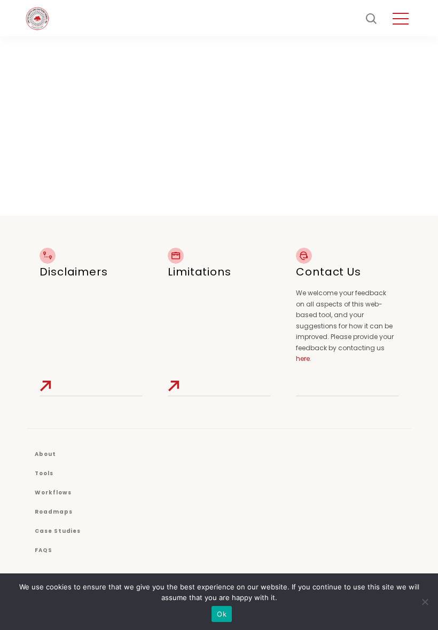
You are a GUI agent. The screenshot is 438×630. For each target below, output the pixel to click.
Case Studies (58, 531)
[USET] (37, 18)
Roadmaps (54, 512)
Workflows (53, 493)
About (45, 454)
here (303, 358)
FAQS (43, 550)
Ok (221, 614)
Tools (44, 473)
